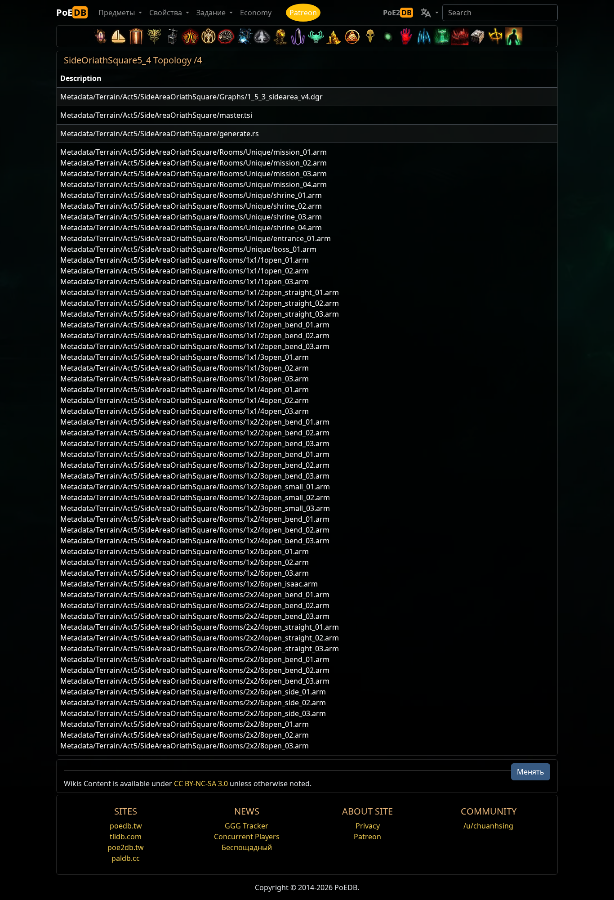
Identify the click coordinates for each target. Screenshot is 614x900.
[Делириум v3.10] (262, 36)
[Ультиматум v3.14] (190, 36)
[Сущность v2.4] (424, 36)
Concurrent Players (247, 837)
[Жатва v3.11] (244, 36)
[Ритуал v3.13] (208, 36)
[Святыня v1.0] (496, 36)
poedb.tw (126, 826)
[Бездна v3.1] (388, 36)
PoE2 (397, 13)
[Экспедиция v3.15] (172, 36)
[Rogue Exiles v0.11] (514, 36)
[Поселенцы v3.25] (118, 36)
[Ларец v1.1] (478, 36)
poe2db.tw (125, 847)
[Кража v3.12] (226, 36)
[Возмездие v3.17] (154, 36)
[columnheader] (307, 78)
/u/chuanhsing (488, 826)
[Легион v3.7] (298, 36)
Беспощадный (247, 847)
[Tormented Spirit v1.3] (442, 36)
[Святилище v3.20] (136, 36)
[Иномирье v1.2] (460, 36)
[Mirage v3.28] (100, 36)
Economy (255, 13)
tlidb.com (126, 837)
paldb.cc (125, 858)
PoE (71, 12)
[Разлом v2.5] (406, 36)
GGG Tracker (246, 826)
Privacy (368, 826)
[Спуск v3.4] (334, 36)
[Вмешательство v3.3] (352, 36)
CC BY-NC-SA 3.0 (201, 783)
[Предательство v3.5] (316, 36)
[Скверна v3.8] (280, 36)
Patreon (303, 13)
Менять (530, 772)
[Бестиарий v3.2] (370, 36)
